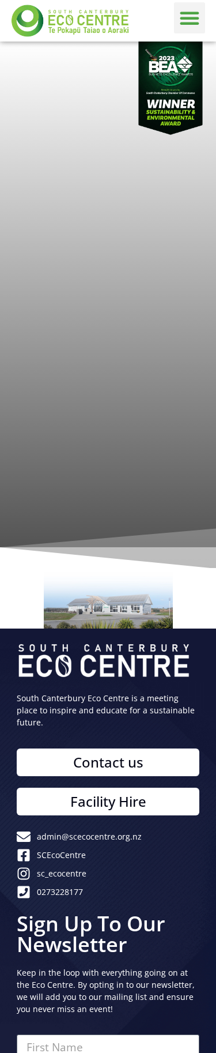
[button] (189, 17)
